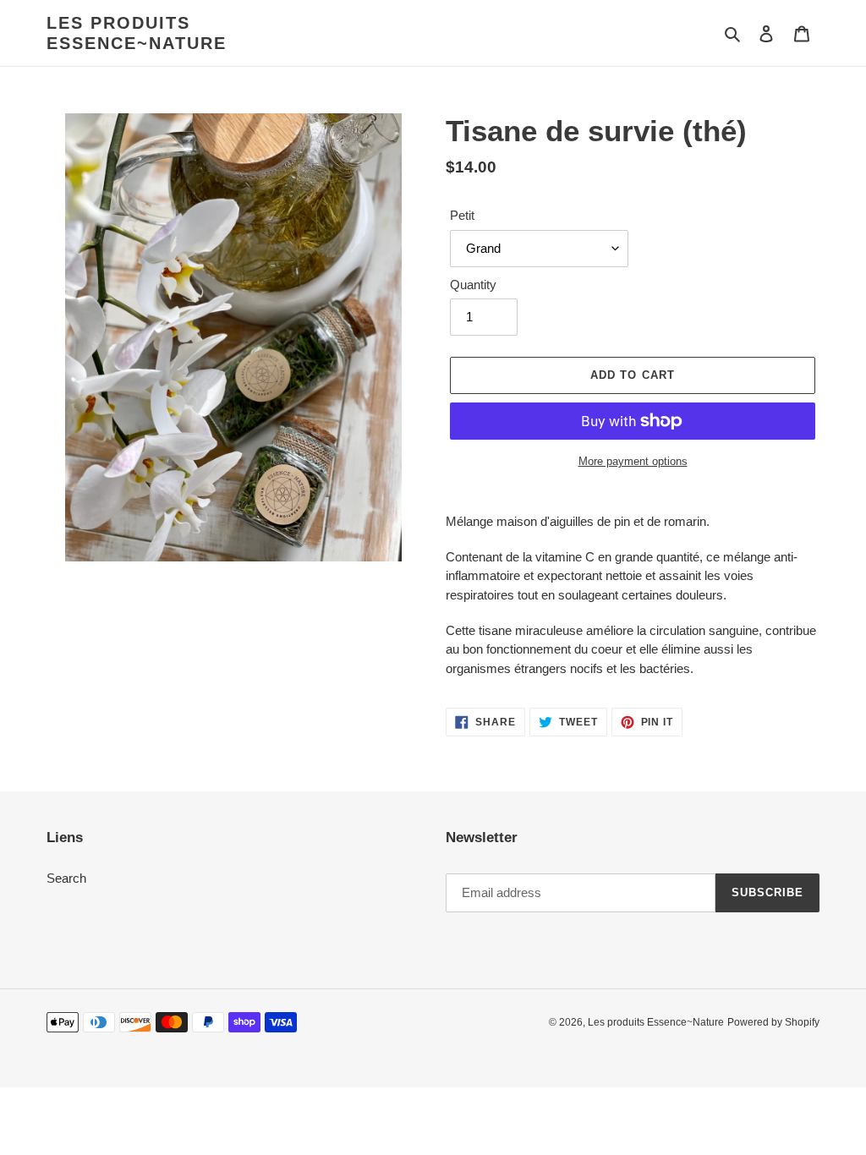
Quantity (473, 284)
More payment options (633, 461)
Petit (462, 215)
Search (66, 878)
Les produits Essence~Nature (137, 33)
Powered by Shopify (773, 1022)
